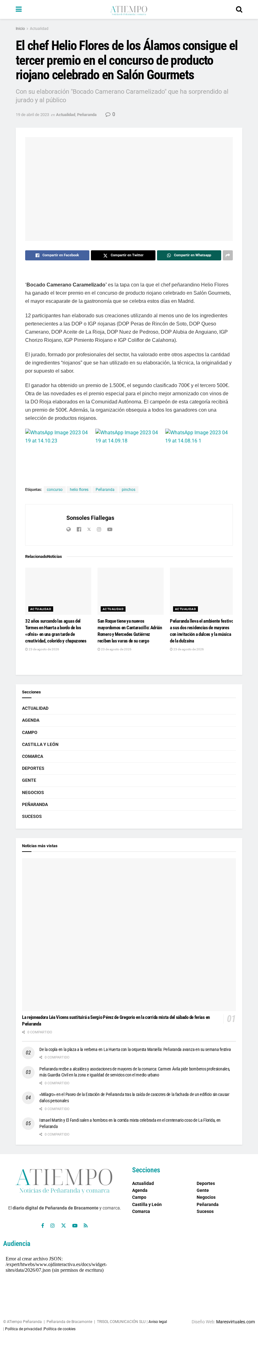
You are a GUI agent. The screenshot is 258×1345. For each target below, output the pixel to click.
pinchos (128, 489)
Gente (29, 780)
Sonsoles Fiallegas (90, 517)
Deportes (33, 768)
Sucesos (32, 816)
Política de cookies (60, 1329)
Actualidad (39, 28)
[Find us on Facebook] (42, 1225)
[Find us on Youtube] (74, 1225)
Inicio (20, 28)
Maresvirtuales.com (235, 1321)
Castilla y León (40, 744)
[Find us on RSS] (86, 1225)
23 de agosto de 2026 (43, 649)
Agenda (30, 720)
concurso (55, 489)
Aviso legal (158, 1322)
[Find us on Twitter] (63, 1225)
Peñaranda (87, 114)
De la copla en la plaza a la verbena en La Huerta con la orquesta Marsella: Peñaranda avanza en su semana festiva (135, 1049)
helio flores (79, 489)
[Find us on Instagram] (52, 1225)
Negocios (33, 792)
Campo (29, 732)
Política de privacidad (23, 1329)
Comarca (32, 756)
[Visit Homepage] (128, 9)
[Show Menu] (19, 9)
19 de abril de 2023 (32, 114)
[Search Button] (239, 9)
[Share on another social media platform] (228, 255)
